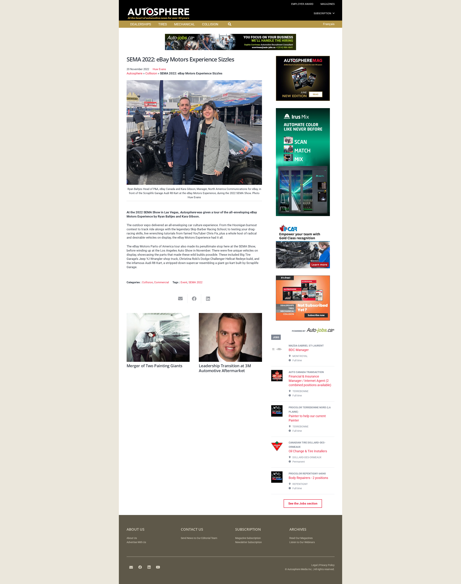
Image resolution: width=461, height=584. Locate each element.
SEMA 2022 (195, 282)
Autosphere (134, 73)
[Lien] (302, 331)
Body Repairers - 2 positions (308, 478)
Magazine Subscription (248, 538)
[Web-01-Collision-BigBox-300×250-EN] (303, 267)
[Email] (131, 567)
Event (184, 282)
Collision (151, 73)
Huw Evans (159, 69)
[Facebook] (140, 567)
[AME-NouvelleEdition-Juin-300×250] (303, 100)
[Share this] (194, 298)
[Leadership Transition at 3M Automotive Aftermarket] (230, 337)
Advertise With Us (136, 542)
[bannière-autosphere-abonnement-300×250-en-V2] (303, 319)
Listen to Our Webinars (302, 542)
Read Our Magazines (301, 538)
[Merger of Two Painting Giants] (158, 337)
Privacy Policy (327, 565)
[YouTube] (158, 567)
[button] (334, 13)
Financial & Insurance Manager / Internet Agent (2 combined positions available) (310, 380)
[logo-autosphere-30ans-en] (158, 13)
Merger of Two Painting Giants (154, 365)
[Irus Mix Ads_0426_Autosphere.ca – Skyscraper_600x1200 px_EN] (303, 215)
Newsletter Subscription (248, 542)
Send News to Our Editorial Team (199, 538)
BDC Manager (299, 350)
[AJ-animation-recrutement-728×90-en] (230, 49)
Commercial (161, 282)
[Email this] (180, 298)
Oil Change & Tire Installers (308, 451)
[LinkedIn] (149, 567)
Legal (314, 565)
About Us (132, 538)
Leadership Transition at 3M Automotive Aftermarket (225, 368)
